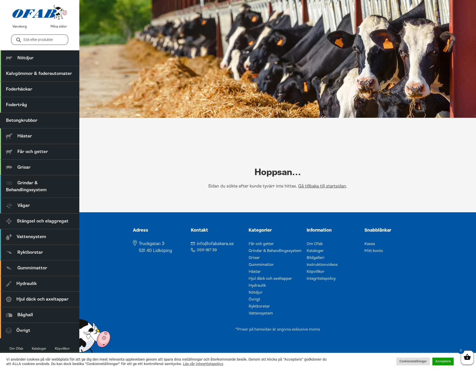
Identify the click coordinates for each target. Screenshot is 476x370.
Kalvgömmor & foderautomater (39, 73)
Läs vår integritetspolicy (203, 364)
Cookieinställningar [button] (413, 361)
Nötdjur (256, 292)
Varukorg (19, 26)
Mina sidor (59, 26)
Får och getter (261, 243)
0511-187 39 (207, 249)
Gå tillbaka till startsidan (322, 186)
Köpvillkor (62, 348)
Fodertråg (16, 105)
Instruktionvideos (322, 264)
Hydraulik (257, 285)
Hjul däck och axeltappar (270, 278)
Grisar (254, 257)
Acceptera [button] (443, 361)
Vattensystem (261, 313)
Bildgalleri (315, 257)
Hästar (255, 271)
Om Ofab (16, 348)
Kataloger (39, 348)
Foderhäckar (19, 89)
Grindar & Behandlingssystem (275, 250)
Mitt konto (373, 250)
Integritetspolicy (321, 278)
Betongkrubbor (21, 120)
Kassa (369, 243)
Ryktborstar (259, 306)
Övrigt (254, 299)
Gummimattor (261, 264)
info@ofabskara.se (215, 243)
